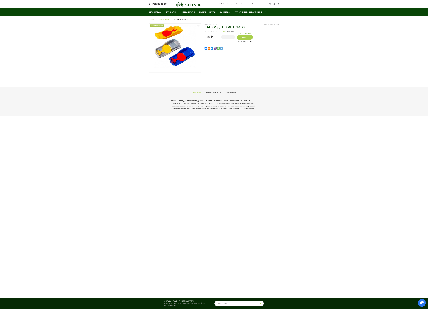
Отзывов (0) (231, 92)
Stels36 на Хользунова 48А (228, 4)
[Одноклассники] (209, 48)
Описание (196, 92)
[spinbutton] (228, 37)
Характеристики (213, 92)
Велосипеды (155, 12)
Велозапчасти (187, 12)
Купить (245, 37)
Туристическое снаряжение (248, 12)
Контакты (255, 4)
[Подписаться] (260, 304)
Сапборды (225, 12)
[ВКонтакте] (206, 48)
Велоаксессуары (207, 12)
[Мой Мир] (212, 48)
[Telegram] (221, 48)
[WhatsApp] (218, 48)
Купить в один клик (245, 41)
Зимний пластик (211, 24)
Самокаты (171, 12)
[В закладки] (198, 26)
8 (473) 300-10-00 (158, 4)
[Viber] (215, 48)
